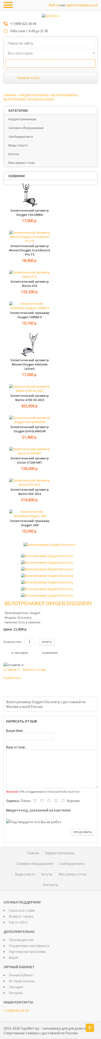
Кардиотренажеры (34, 95)
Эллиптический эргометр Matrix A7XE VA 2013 (29, 397)
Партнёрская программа (27, 951)
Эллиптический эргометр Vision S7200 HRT (29, 460)
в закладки (20, 652)
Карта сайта (18, 922)
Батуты (13, 154)
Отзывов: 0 (11, 669)
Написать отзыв (34, 669)
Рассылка (16, 993)
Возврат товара (21, 916)
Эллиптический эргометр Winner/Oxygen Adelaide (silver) (29, 364)
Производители (21, 940)
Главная (10, 95)
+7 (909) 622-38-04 (16, 1010)
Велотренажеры (64, 95)
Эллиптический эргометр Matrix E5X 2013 (29, 491)
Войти (54, 5)
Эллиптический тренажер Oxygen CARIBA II (29, 315)
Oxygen (35, 613)
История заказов (22, 981)
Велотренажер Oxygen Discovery (29, 99)
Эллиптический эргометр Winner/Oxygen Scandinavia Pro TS (29, 250)
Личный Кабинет (21, 975)
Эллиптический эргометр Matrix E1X (29, 283)
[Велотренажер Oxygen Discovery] (49, 544)
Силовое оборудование (26, 128)
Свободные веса (20, 136)
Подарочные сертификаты (29, 945)
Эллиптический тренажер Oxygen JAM (29, 523)
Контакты (50, 885)
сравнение (50, 652)
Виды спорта (17, 145)
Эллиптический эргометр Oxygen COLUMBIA (29, 212)
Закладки (16, 987)
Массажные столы (21, 162)
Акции (13, 957)
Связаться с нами (22, 910)
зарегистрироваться (81, 5)
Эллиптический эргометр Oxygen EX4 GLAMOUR (29, 429)
